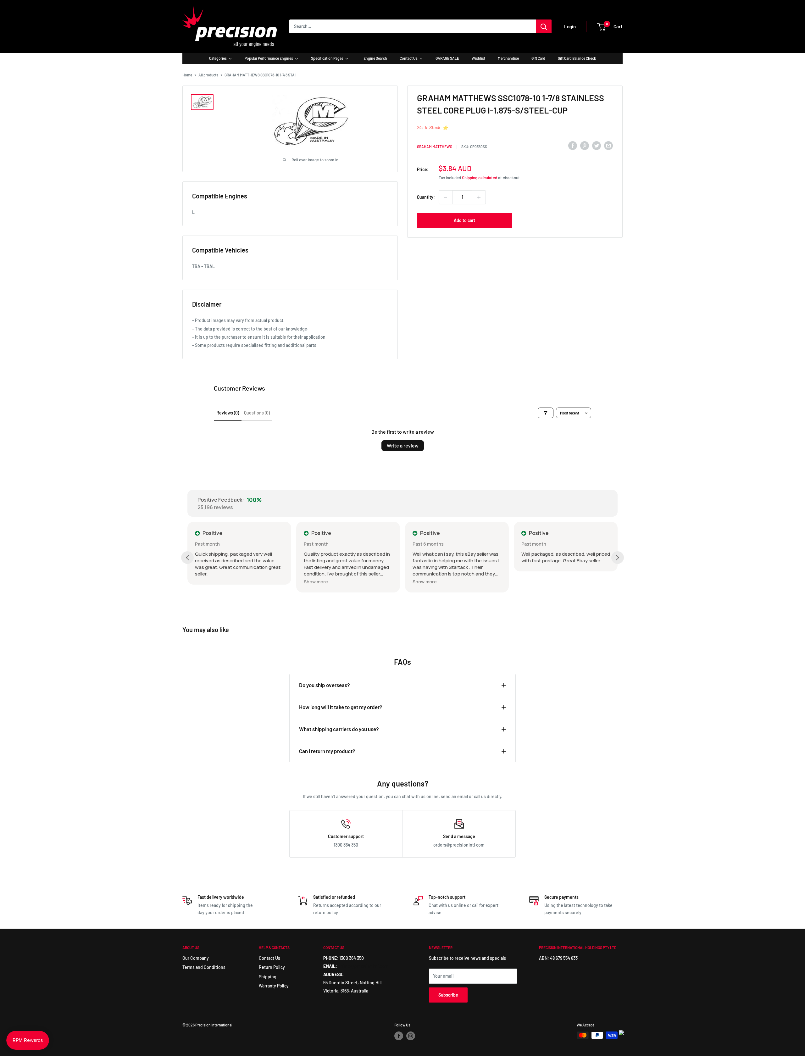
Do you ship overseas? (324, 685)
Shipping (267, 976)
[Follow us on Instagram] (410, 1035)
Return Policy (272, 967)
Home (187, 75)
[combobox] (412, 26)
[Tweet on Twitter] (596, 145)
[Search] (544, 26)
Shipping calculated (479, 177)
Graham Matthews (434, 146)
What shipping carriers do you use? (339, 729)
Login (570, 26)
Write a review (403, 445)
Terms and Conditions (203, 967)
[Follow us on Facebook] (398, 1035)
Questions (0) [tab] (257, 412)
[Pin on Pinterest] (584, 145)
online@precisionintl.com (363, 966)
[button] (316, 581)
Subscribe (448, 995)
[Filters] (545, 413)
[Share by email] (608, 145)
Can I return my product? (327, 751)
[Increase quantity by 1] (479, 197)
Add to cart (464, 220)
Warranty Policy (274, 985)
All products (208, 75)
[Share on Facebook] (572, 145)
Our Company (195, 958)
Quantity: (426, 197)
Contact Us (269, 958)
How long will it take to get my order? (340, 707)
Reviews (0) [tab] (227, 412)
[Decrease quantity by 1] (445, 197)
